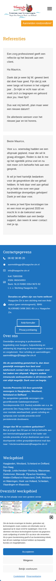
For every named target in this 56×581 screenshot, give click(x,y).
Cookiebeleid (19, 576)
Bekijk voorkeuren (28, 568)
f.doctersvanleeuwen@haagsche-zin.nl (28, 444)
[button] (51, 517)
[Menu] (49, 8)
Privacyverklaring (33, 576)
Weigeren (28, 560)
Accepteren (28, 551)
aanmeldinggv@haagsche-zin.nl (19, 355)
